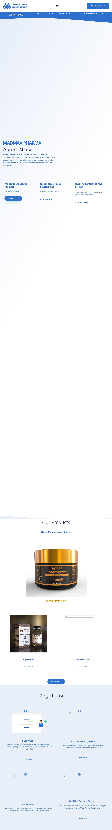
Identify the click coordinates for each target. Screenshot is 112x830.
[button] (57, 6)
